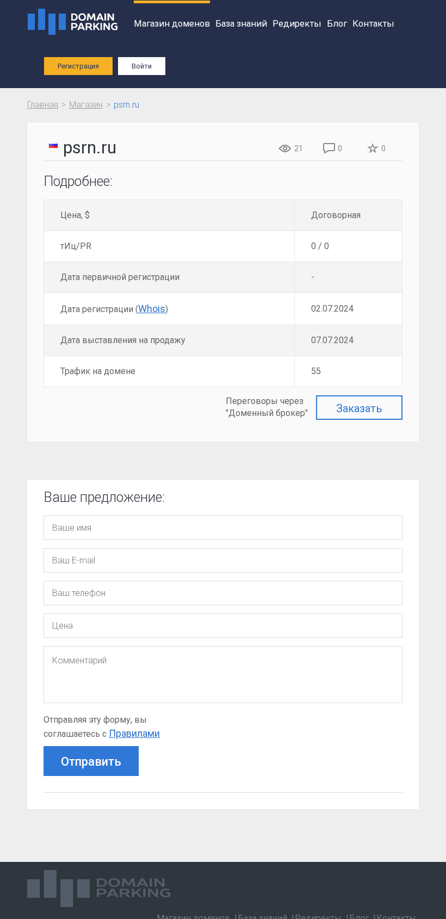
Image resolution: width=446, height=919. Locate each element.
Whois (151, 308)
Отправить (91, 761)
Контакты (373, 23)
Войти (142, 66)
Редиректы (296, 23)
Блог (337, 23)
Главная (42, 105)
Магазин (86, 105)
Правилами (134, 733)
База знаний (241, 23)
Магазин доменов (172, 23)
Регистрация (78, 66)
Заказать (359, 408)
